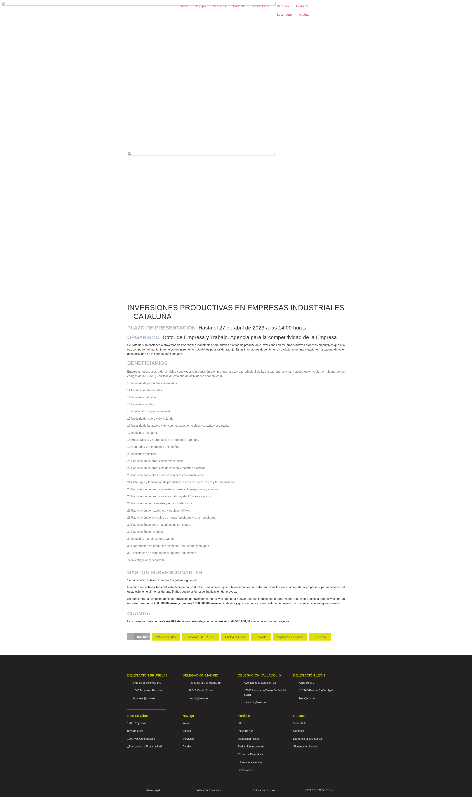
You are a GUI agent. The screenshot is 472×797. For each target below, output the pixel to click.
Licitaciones (261, 6)
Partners (283, 6)
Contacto (302, 6)
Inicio (185, 6)
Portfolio (239, 6)
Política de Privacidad (208, 790)
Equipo (201, 6)
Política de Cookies (263, 790)
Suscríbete (284, 14)
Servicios (219, 6)
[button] (138, 636)
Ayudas (304, 14)
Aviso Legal (153, 790)
